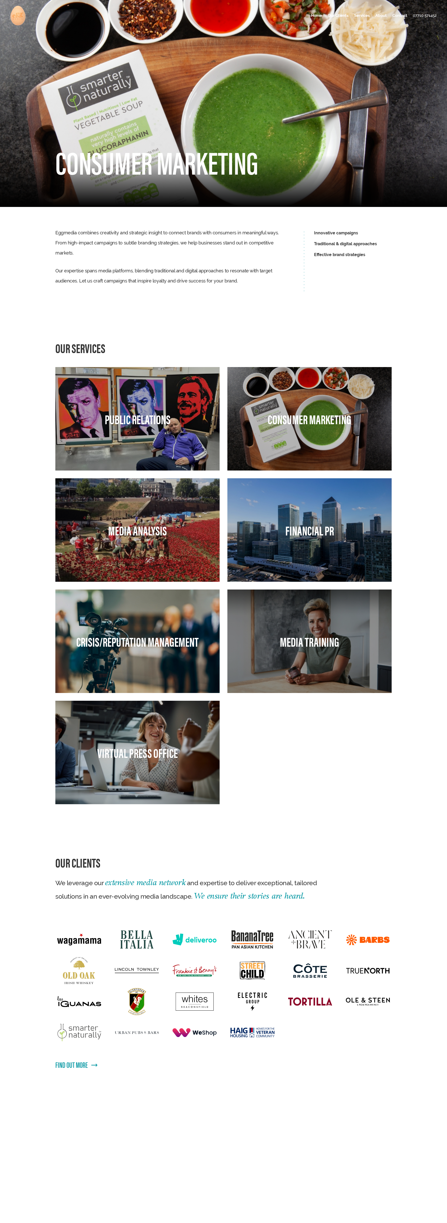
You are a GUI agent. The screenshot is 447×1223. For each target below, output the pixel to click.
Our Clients (338, 15)
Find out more (71, 1064)
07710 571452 (425, 15)
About (381, 15)
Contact (399, 15)
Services (362, 15)
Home (316, 15)
